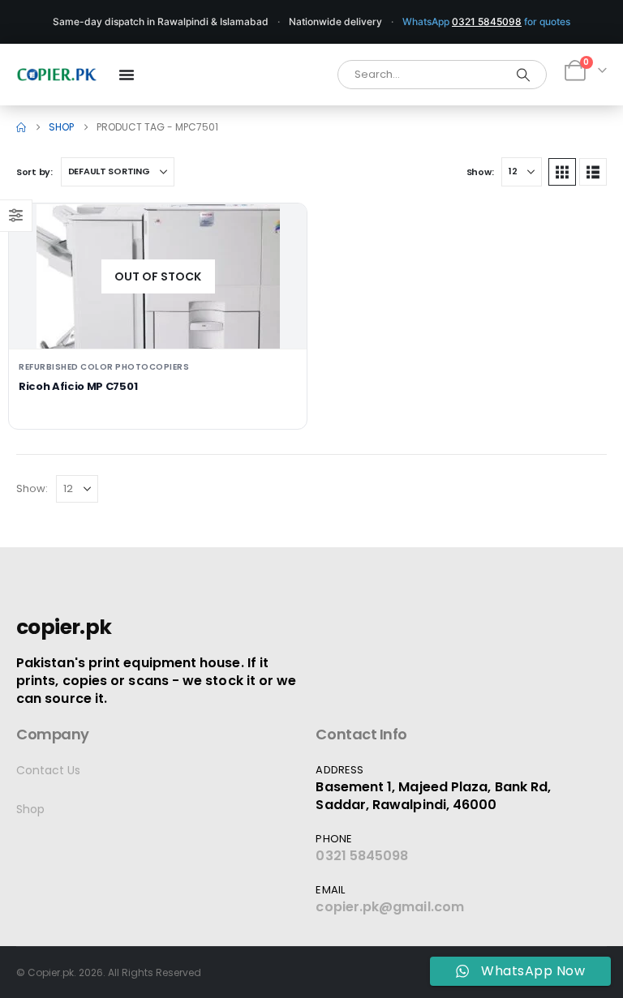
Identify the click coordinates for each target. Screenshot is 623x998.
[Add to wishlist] (281, 228)
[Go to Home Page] (21, 127)
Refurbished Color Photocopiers (104, 367)
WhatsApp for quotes (486, 21)
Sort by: (34, 171)
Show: (480, 171)
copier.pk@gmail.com (390, 906)
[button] (562, 172)
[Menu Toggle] (126, 74)
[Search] (523, 74)
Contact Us (48, 770)
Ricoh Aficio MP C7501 (78, 386)
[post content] (158, 276)
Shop (30, 809)
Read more (158, 323)
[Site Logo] (56, 74)
